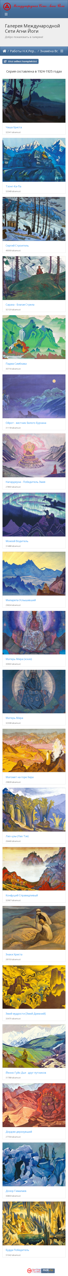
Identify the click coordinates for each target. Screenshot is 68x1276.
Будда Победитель (17, 1250)
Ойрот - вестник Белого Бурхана (26, 422)
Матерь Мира (14, 718)
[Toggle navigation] (6, 14)
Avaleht (4, 51)
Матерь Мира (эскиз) (19, 659)
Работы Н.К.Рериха (23, 51)
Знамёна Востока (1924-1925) (53, 51)
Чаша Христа (14, 127)
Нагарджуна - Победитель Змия (25, 481)
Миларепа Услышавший (21, 600)
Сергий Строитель (17, 245)
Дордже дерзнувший (19, 1131)
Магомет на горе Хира (20, 777)
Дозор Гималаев (16, 1191)
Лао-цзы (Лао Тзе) (17, 836)
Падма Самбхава (16, 363)
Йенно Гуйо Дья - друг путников (26, 1072)
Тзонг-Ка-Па (13, 186)
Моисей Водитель (17, 541)
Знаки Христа (14, 954)
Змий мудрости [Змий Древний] (26, 1013)
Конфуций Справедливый (22, 895)
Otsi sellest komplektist (22, 61)
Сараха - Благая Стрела (20, 304)
